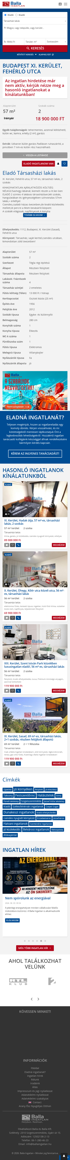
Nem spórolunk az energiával (27, 898)
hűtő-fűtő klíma (49, 606)
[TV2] (52, 981)
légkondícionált (55, 752)
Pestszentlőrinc (25, 795)
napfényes (18, 609)
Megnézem (59, 544)
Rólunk (35, 1079)
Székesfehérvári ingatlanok (28, 806)
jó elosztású (51, 789)
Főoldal (35, 1068)
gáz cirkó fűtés (16, 754)
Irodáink (35, 1083)
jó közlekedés (22, 536)
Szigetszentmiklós (31, 801)
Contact (36, 1102)
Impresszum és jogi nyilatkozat (35, 1091)
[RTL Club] (18, 981)
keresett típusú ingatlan (30, 606)
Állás (35, 1087)
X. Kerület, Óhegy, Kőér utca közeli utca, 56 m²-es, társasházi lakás (34, 592)
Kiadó (22, 14)
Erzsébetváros (44, 818)
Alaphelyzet (45, 54)
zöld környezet (41, 752)
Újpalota (8, 789)
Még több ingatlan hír (33, 948)
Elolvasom (12, 920)
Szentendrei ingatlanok (41, 823)
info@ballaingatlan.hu (38, 1144)
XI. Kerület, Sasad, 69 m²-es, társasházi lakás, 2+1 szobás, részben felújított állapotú (33, 737)
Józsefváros (58, 818)
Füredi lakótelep (11, 801)
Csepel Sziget (52, 806)
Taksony (8, 795)
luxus (34, 679)
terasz (6, 754)
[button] (64, 1156)
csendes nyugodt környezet (41, 536)
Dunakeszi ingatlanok (19, 812)
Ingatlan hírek (24, 850)
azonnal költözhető (12, 681)
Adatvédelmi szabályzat (35, 1098)
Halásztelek (46, 795)
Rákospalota (57, 829)
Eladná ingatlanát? (35, 1072)
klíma (6, 536)
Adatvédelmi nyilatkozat (35, 1094)
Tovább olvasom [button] (33, 215)
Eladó (11, 14)
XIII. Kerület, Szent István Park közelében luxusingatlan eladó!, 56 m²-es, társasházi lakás (34, 665)
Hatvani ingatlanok (16, 823)
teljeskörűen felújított (33, 609)
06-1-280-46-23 (39, 1140)
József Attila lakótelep (54, 801)
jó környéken (23, 789)
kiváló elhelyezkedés (22, 679)
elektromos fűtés (11, 606)
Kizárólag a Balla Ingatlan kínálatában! (40, 754)
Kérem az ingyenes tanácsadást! (35, 453)
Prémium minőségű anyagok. (50, 679)
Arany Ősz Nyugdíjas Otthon (35, 1106)
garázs (12, 536)
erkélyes (58, 536)
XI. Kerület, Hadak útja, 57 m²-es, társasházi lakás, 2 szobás (32, 522)
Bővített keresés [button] (25, 54)
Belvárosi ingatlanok (36, 829)
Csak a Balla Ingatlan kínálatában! (19, 752)
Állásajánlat (10, 835)
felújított (8, 679)
